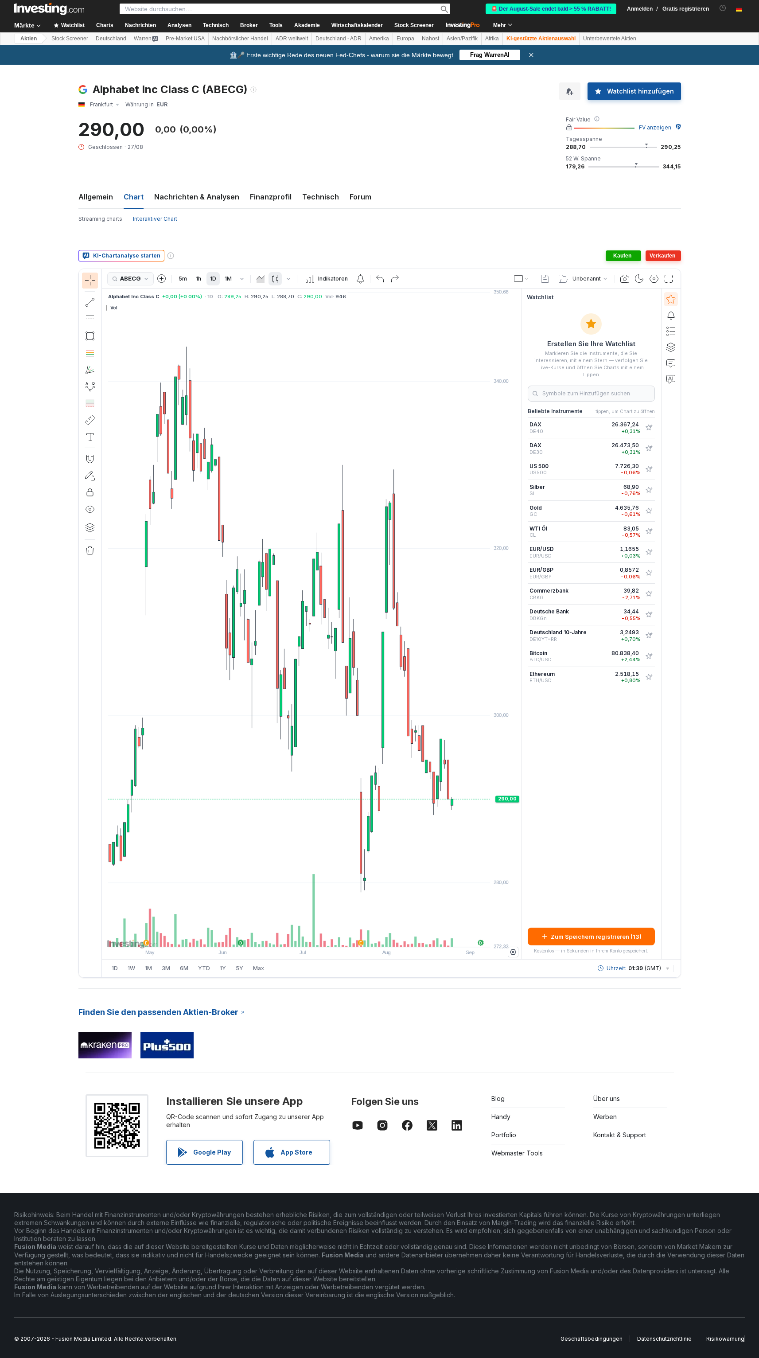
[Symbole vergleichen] (161, 278)
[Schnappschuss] (624, 278)
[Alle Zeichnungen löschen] (90, 550)
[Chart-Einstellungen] (654, 278)
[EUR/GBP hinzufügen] (648, 573)
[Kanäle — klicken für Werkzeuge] (90, 319)
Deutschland (111, 38)
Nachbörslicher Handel (240, 38)
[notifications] (723, 8)
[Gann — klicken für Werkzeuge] (90, 370)
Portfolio (503, 1135)
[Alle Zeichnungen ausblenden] (90, 509)
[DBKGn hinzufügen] (648, 615)
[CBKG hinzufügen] (648, 594)
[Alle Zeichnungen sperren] (90, 492)
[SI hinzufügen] (648, 490)
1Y (223, 968)
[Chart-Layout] (521, 278)
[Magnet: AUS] (90, 459)
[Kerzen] (275, 278)
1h (198, 278)
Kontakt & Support (619, 1135)
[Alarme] (671, 315)
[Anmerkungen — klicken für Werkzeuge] (90, 437)
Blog (498, 1098)
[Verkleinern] (287, 935)
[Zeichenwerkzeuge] (104, 623)
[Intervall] (242, 278)
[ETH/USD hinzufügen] (648, 677)
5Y (239, 968)
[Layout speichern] (545, 278)
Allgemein (95, 196)
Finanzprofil (271, 196)
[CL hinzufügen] (648, 531)
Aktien (28, 38)
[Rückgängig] (380, 278)
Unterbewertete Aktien (609, 38)
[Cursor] (90, 281)
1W (131, 968)
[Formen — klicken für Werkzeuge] (90, 336)
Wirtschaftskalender (357, 25)
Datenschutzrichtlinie (664, 1338)
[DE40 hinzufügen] (648, 427)
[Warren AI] (671, 379)
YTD (204, 968)
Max (258, 968)
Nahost (430, 38)
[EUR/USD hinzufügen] (648, 552)
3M (166, 968)
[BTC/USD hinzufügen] (648, 656)
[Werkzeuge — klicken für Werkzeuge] (90, 420)
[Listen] (671, 331)
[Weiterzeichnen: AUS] (90, 476)
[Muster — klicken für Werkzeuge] (90, 386)
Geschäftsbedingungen (591, 1338)
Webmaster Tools (517, 1153)
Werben (605, 1116)
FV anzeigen (655, 127)
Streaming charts (100, 218)
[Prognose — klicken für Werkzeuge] (90, 403)
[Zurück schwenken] (311, 935)
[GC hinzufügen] (648, 511)
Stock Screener (414, 25)
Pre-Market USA (185, 38)
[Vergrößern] (299, 935)
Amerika (379, 38)
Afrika (492, 38)
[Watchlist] (671, 299)
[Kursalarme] (360, 278)
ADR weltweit (292, 38)
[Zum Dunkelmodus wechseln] (639, 278)
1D (213, 278)
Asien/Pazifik (462, 38)
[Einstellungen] (513, 952)
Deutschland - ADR (338, 38)
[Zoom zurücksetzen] (335, 935)
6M (184, 968)
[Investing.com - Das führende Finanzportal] (49, 9)
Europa (405, 38)
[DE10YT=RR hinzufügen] (648, 635)
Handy (500, 1116)
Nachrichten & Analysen (196, 196)
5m (183, 278)
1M (228, 278)
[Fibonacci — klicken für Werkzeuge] (90, 353)
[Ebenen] (90, 527)
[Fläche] (260, 278)
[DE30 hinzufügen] (648, 448)
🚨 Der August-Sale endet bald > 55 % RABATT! (551, 9)
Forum (360, 196)
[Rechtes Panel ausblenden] (518, 624)
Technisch (320, 196)
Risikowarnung (725, 1338)
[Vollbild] (668, 278)
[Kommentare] (671, 363)
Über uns (606, 1098)
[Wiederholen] (394, 278)
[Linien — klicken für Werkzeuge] (90, 302)
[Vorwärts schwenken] (323, 935)
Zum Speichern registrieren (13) (596, 936)
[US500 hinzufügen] (648, 469)
